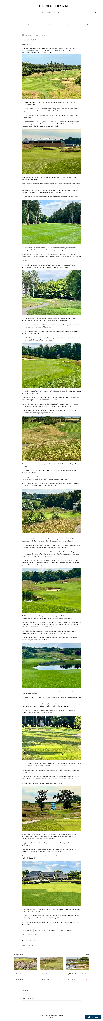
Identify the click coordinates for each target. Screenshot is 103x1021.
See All (87, 954)
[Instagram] (96, 12)
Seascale (45, 973)
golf (22, 24)
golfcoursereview (27, 930)
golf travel (51, 24)
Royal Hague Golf (31, 24)
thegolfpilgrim (51, 930)
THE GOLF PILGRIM (53, 6)
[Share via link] (34, 940)
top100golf (37, 930)
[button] (87, 24)
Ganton (73, 24)
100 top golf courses (62, 24)
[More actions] (80, 35)
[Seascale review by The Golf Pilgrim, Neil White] (51, 963)
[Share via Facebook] (22, 940)
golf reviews (42, 24)
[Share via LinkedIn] (30, 940)
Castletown (19, 973)
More (80, 24)
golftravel (60, 930)
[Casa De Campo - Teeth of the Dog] (77, 963)
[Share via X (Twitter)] (26, 940)
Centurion (68, 930)
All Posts (16, 24)
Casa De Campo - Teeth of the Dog (77, 974)
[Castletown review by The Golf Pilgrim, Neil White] (25, 963)
